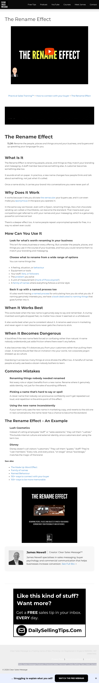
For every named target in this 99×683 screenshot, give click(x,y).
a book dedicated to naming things (70, 296)
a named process (40, 293)
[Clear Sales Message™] (4, 4)
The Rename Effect (81, 96)
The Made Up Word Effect (24, 467)
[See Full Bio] (76, 564)
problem (19, 277)
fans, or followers (30, 274)
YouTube (55, 4)
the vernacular (48, 197)
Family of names (19, 470)
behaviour (39, 267)
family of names (21, 283)
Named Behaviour (20, 473)
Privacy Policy (58, 659)
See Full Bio (68, 564)
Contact (93, 4)
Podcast (43, 4)
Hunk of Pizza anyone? (47, 280)
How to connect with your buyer (52, 96)
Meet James (80, 4)
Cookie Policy (90, 659)
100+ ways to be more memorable (28, 479)
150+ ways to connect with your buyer (30, 476)
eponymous (21, 201)
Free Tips (32, 4)
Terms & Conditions (74, 659)
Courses (67, 4)
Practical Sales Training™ (21, 96)
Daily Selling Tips (76, 664)
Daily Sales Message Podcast (31, 664)
